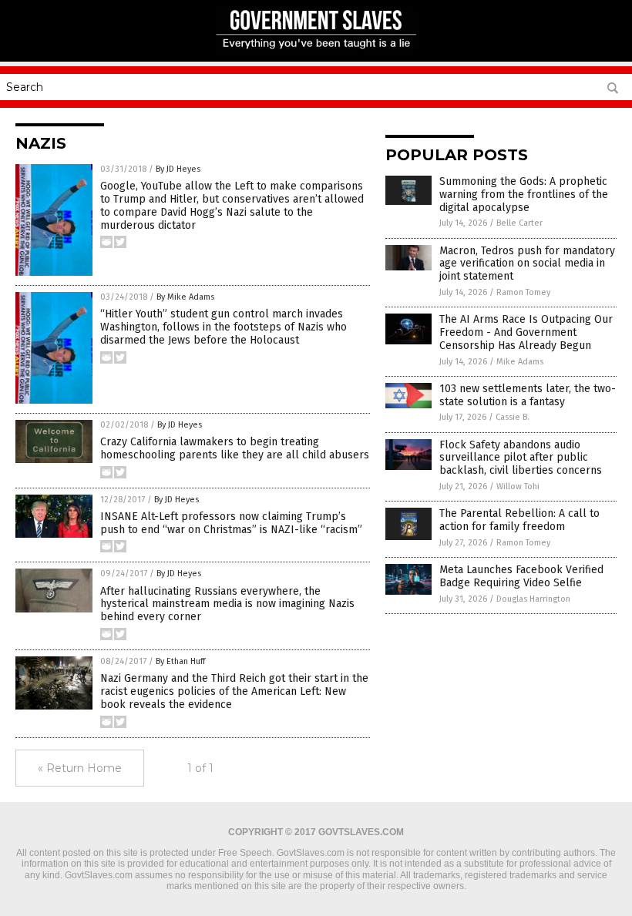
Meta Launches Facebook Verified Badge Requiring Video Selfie (521, 576)
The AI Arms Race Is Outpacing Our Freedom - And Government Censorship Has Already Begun (526, 332)
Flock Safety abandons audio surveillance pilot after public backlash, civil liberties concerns (520, 458)
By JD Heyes (178, 169)
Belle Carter (519, 223)
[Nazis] (316, 50)
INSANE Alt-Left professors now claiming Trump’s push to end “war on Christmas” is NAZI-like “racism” (231, 523)
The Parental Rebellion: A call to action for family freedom (519, 520)
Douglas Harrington (533, 599)
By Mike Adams (185, 297)
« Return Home (80, 768)
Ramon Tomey (523, 292)
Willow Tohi (518, 486)
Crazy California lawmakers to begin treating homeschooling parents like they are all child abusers (234, 448)
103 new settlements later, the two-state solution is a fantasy (527, 395)
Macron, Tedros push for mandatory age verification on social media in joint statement (527, 264)
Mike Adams (519, 362)
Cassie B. (512, 417)
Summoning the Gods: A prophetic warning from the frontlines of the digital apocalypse (523, 194)
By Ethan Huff (180, 661)
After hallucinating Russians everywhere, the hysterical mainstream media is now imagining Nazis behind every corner (227, 604)
